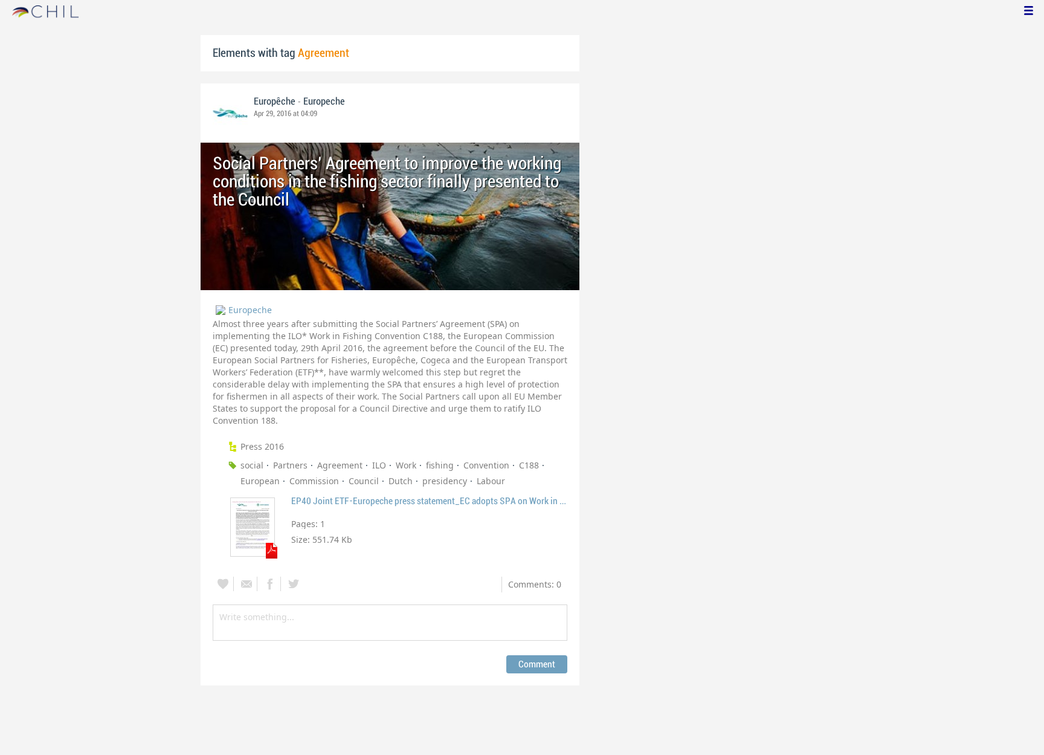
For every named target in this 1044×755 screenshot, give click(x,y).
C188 (529, 465)
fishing (440, 465)
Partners (290, 465)
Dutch (400, 481)
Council (364, 481)
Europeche (324, 101)
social (251, 465)
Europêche (276, 101)
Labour (491, 481)
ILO (379, 465)
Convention (486, 465)
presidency (444, 481)
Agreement (339, 465)
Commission (314, 481)
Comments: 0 (534, 584)
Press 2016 (262, 446)
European (260, 481)
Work (406, 465)
